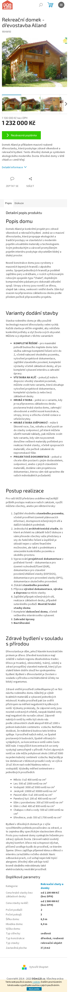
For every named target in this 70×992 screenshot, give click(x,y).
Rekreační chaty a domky (52, 886)
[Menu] (61, 5)
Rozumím (34, 989)
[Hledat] (41, 5)
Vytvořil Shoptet (38, 967)
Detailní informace (12, 167)
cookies (36, 982)
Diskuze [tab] (19, 203)
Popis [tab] (8, 203)
